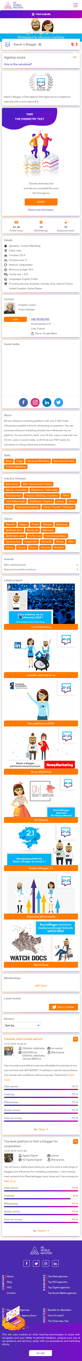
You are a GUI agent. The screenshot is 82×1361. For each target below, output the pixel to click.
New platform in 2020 (41, 723)
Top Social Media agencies (62, 1293)
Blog (9, 1282)
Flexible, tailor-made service (23, 1039)
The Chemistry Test (58, 1321)
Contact (11, 1293)
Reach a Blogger (25, 44)
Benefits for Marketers (59, 1310)
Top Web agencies (57, 1276)
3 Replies (41, 1230)
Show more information (41, 209)
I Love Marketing (41, 626)
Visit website (43, 14)
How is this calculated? (18, 64)
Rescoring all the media (41, 916)
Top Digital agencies (59, 1287)
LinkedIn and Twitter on (41, 675)
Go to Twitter (66, 1007)
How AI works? (56, 1315)
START (41, 202)
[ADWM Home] (41, 1247)
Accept (40, 1353)
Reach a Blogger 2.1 (41, 868)
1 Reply (41, 1129)
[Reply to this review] (75, 1039)
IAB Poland (41, 985)
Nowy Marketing (41, 771)
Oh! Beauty (41, 820)
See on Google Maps (46, 333)
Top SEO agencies (57, 1282)
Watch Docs (41, 964)
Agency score (14, 57)
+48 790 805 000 (40, 319)
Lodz (15, 319)
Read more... (10, 1181)
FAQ (9, 1287)
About (10, 1276)
